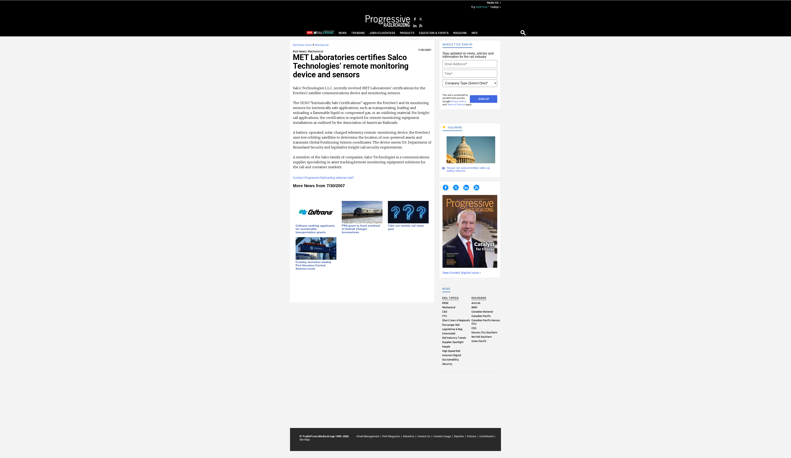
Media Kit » (494, 2)
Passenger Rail (451, 325)
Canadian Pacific (481, 316)
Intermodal (448, 333)
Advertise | (409, 436)
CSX (474, 328)
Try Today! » (486, 7)
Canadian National (482, 312)
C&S (444, 312)
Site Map (304, 439)
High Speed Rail (451, 351)
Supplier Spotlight (453, 342)
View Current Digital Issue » (461, 273)
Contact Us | (424, 436)
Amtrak (476, 303)
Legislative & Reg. (452, 329)
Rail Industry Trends (454, 338)
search (523, 32)
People (446, 346)
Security (447, 364)
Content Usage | (442, 436)
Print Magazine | (391, 436)
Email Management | (368, 436)
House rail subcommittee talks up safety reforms (468, 169)
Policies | (472, 436)
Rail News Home (302, 45)
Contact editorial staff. (324, 178)
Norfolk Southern (482, 337)
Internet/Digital (451, 355)
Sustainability (450, 360)
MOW (445, 303)
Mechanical (448, 307)
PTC (444, 316)
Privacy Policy (458, 101)
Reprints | (459, 436)
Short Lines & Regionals (456, 320)
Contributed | (486, 436)
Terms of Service (456, 104)
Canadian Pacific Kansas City (486, 322)
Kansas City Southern (484, 332)
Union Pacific (479, 341)
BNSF (474, 307)
